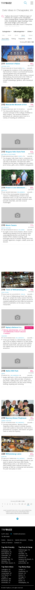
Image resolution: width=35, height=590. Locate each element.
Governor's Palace (13, 64)
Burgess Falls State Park (15, 152)
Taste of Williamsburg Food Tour (19, 290)
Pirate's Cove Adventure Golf (17, 188)
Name (30, 39)
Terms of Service (6, 542)
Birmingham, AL (6, 552)
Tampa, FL (21, 552)
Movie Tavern (11, 225)
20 (22, 504)
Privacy (30, 540)
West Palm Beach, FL (8, 563)
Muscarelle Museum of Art (16, 105)
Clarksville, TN (6, 555)
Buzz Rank (5, 39)
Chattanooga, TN (7, 559)
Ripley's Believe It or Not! (16, 327)
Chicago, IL (22, 577)
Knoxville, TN (5, 557)
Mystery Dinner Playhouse (16, 418)
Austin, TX (21, 581)
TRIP (6, 3)
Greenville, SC (5, 582)
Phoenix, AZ (22, 557)
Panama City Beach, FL (26, 559)
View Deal (29, 328)
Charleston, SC (23, 571)
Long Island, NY (6, 573)
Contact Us (17, 542)
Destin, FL (21, 575)
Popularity (21, 39)
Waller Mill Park (12, 371)
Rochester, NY (6, 581)
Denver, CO (22, 573)
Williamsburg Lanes (13, 454)
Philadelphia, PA (23, 582)
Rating (13, 39)
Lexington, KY (5, 569)
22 (28, 504)
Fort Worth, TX (6, 575)
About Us (10, 540)
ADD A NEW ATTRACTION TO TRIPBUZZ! (17, 513)
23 (31, 504)
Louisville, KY (22, 561)
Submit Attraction (20, 540)
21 (25, 504)
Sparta (20, 156)
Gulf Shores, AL (6, 553)
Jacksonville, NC (23, 563)
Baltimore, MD (6, 579)
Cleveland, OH (6, 571)
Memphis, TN (5, 561)
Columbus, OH (6, 550)
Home (3, 540)
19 (19, 504)
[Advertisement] (17, 127)
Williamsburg (21, 192)
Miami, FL (21, 579)
